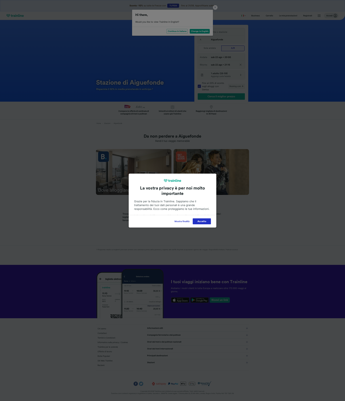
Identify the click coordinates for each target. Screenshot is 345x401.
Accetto (201, 221)
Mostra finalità (182, 221)
